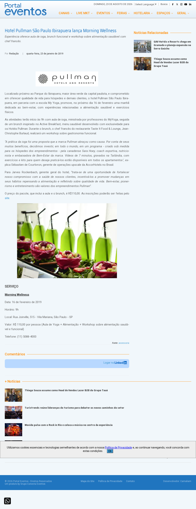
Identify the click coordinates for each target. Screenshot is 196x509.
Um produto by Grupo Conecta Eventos (25, 484)
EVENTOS (103, 13)
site (7, 198)
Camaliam (185, 481)
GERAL (181, 13)
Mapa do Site (87, 481)
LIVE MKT (83, 13)
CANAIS (64, 13)
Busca (164, 4)
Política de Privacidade (110, 481)
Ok (110, 451)
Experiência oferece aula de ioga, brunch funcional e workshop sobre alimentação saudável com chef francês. (65, 39)
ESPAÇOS (163, 13)
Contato (130, 481)
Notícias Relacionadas (151, 33)
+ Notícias (12, 381)
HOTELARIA (142, 13)
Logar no (109, 362)
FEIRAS (122, 13)
